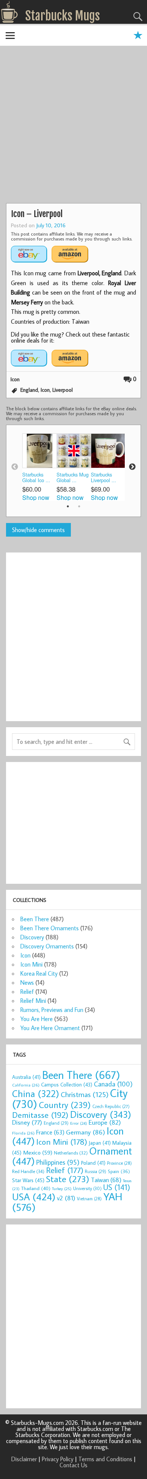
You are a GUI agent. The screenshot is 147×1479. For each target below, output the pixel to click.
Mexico (37, 1152)
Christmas (85, 1094)
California (26, 1085)
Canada (113, 1083)
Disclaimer (24, 1459)
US (116, 1187)
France (50, 1132)
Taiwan (106, 1180)
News (27, 982)
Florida (23, 1133)
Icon (15, 379)
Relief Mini (33, 1000)
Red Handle (28, 1171)
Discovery (32, 937)
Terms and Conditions (105, 1459)
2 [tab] (79, 506)
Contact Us (73, 1465)
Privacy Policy (58, 1459)
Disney (27, 1122)
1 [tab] (68, 506)
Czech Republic (111, 1106)
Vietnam (89, 1198)
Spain (119, 1171)
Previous (14, 467)
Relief (27, 991)
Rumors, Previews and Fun (51, 1009)
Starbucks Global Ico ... (36, 477)
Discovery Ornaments (47, 946)
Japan (100, 1142)
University (87, 1188)
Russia (95, 1171)
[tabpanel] (39, 466)
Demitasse (40, 1114)
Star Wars (28, 1180)
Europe (105, 1122)
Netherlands (71, 1153)
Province (119, 1163)
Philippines (58, 1162)
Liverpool (62, 389)
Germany (85, 1132)
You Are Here (36, 1019)
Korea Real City (39, 973)
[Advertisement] (73, 125)
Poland (93, 1162)
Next (132, 467)
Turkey (62, 1188)
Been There (34, 919)
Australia (26, 1077)
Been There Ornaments (49, 928)
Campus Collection (66, 1084)
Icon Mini (31, 964)
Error (78, 1123)
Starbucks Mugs (62, 15)
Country (65, 1104)
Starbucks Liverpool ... (103, 477)
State (67, 1178)
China (35, 1093)
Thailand (36, 1188)
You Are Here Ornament (50, 1028)
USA (33, 1196)
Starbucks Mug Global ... (73, 477)
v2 (66, 1197)
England (29, 389)
